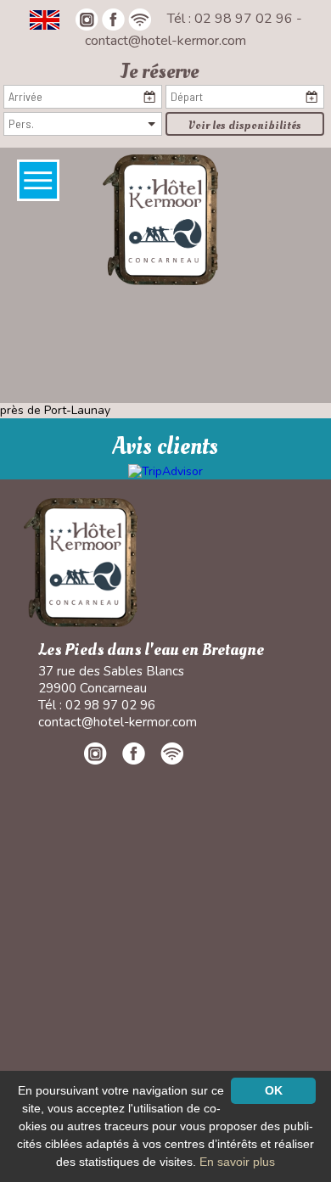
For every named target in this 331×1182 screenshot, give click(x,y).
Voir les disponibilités (244, 125)
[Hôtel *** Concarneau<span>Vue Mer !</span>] (160, 219)
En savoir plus (237, 1161)
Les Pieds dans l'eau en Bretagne (151, 650)
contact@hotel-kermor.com (165, 40)
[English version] (44, 18)
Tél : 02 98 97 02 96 (231, 18)
